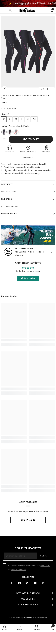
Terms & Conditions (18, 569)
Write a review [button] (28, 278)
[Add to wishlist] (5, 139)
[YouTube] (35, 583)
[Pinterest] (27, 583)
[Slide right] (51, 252)
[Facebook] (11, 583)
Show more (28, 519)
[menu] (2, 10)
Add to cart (31, 139)
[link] (28, 235)
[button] (47, 89)
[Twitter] (43, 583)
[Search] (10, 10)
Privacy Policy (45, 565)
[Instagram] (19, 583)
